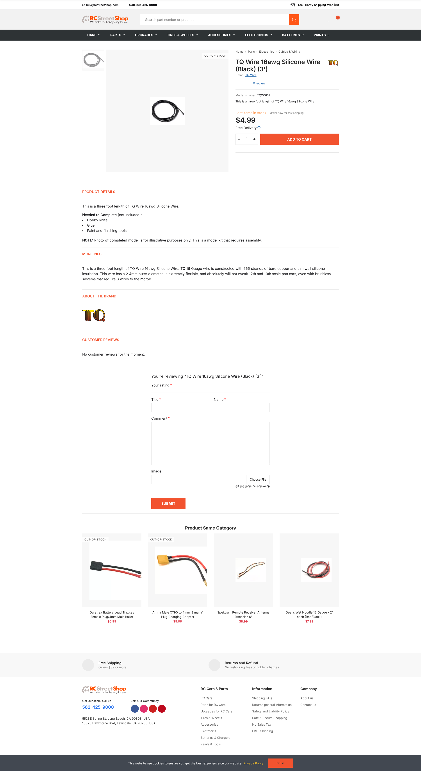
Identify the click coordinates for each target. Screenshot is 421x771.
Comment (159, 418)
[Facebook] (135, 709)
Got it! (281, 763)
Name (218, 399)
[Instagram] (144, 709)
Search (294, 19)
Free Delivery (246, 128)
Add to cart (299, 139)
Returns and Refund (241, 663)
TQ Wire (251, 75)
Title (154, 399)
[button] (100, 4)
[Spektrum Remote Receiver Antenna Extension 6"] (243, 570)
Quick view (130, 550)
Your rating (160, 385)
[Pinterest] (162, 709)
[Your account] (321, 19)
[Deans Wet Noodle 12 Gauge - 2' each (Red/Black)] (309, 570)
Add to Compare (130, 541)
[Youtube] (153, 709)
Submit (168, 503)
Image (156, 471)
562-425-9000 (98, 707)
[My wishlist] (328, 19)
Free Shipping (109, 663)
